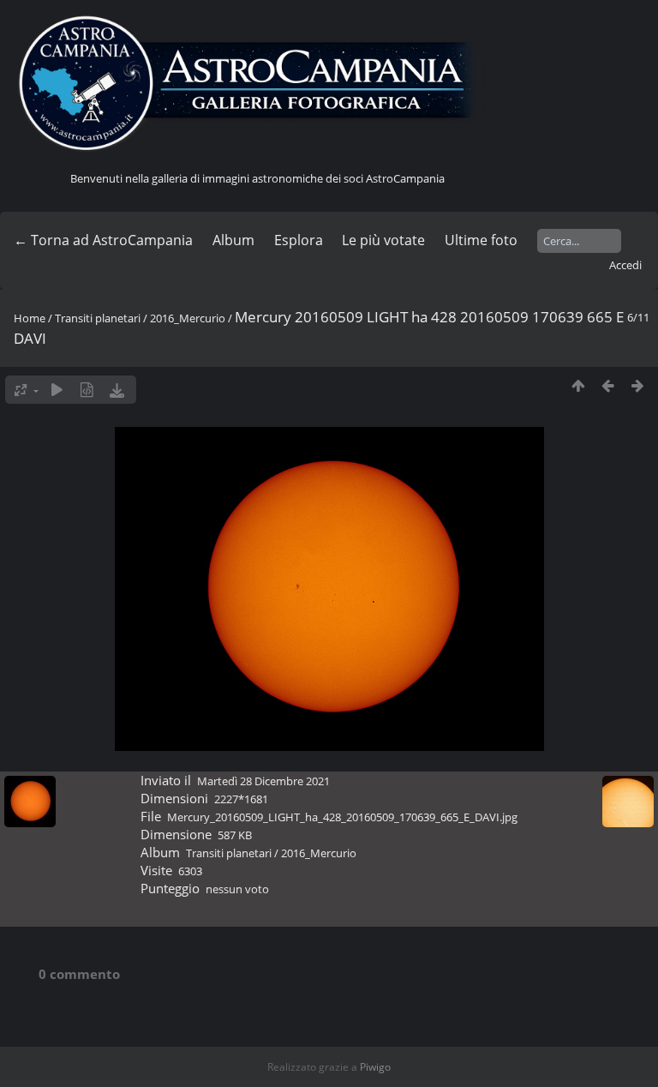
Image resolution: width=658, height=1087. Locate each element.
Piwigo (375, 1067)
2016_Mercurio (187, 318)
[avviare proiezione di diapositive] (57, 389)
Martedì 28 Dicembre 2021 (263, 781)
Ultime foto (481, 240)
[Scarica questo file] (117, 389)
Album (233, 240)
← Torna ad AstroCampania (103, 240)
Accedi (625, 265)
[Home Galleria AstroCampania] (257, 84)
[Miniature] (578, 385)
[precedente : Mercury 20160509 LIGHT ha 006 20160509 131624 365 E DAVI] (608, 385)
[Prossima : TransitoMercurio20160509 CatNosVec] (638, 385)
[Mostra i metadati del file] (87, 389)
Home (29, 318)
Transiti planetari (98, 318)
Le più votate (383, 240)
